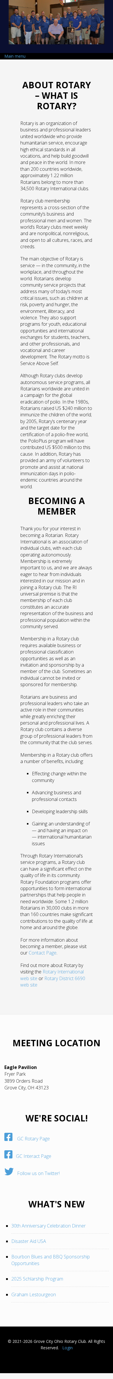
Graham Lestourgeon (33, 1294)
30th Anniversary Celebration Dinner (48, 1226)
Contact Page (43, 953)
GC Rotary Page (31, 1138)
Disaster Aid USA (28, 1241)
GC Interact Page (31, 1156)
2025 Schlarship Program (37, 1279)
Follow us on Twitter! (37, 1173)
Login (67, 1347)
